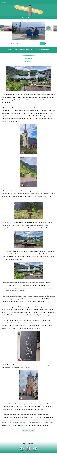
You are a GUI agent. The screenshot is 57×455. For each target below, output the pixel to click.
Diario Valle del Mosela (28, 430)
